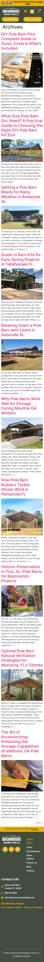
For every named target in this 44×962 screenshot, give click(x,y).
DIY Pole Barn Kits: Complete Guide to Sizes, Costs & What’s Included (21, 41)
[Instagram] (6, 3)
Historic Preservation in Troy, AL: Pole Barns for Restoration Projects (21, 573)
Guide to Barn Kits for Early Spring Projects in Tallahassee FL (21, 259)
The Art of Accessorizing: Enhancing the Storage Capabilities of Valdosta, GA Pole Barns (20, 744)
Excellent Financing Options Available (22, 829)
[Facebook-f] (3, 3)
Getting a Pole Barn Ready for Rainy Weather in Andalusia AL (20, 194)
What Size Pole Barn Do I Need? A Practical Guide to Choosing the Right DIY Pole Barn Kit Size (22, 125)
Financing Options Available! (25, 2)
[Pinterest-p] (10, 3)
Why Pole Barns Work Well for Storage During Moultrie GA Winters (21, 405)
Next (39, 822)
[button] (32, 11)
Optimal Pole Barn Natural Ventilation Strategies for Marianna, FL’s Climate (22, 658)
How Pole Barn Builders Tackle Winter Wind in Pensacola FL (15, 487)
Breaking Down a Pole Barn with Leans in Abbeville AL (21, 330)
